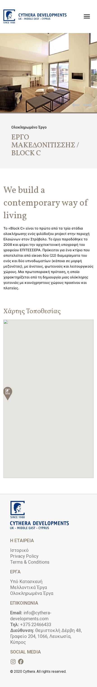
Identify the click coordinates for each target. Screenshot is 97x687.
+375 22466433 (30, 624)
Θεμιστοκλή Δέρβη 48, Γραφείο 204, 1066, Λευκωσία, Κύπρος (46, 636)
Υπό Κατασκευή (26, 581)
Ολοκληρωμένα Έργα (31, 593)
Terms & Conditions (29, 562)
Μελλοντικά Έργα (28, 587)
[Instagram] (13, 661)
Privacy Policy (24, 556)
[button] (86, 16)
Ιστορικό (19, 550)
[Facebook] (21, 661)
